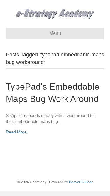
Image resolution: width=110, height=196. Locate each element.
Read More (16, 132)
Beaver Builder (81, 182)
